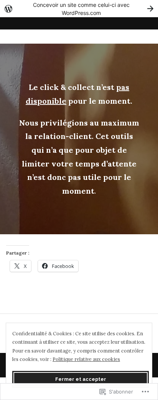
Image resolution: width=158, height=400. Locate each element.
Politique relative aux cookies (86, 359)
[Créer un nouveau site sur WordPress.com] (79, 8)
